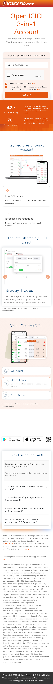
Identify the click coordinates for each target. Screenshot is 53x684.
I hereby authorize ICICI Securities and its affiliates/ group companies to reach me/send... (28, 88)
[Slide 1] (22, 302)
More (39, 89)
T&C (33, 83)
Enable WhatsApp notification (22, 83)
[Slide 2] (26, 302)
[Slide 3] (31, 302)
